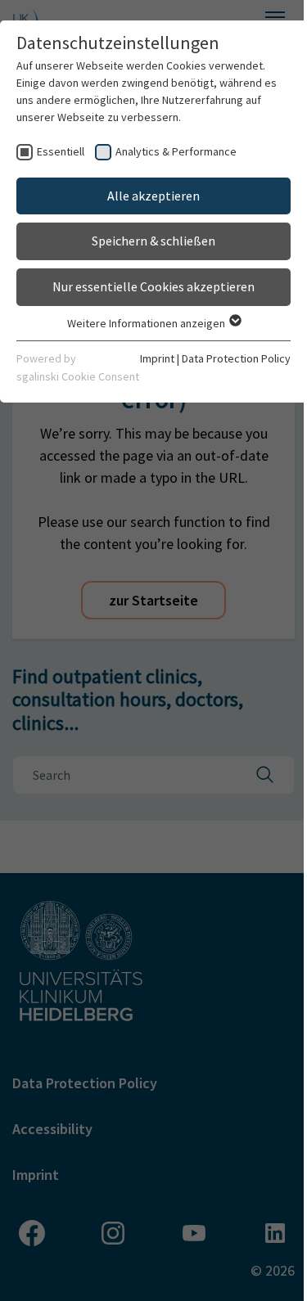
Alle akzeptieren (153, 195)
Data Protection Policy (236, 358)
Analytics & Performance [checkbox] (176, 151)
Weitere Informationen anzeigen (147, 323)
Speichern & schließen (153, 240)
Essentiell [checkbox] (60, 151)
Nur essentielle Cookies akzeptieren (153, 286)
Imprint (157, 358)
